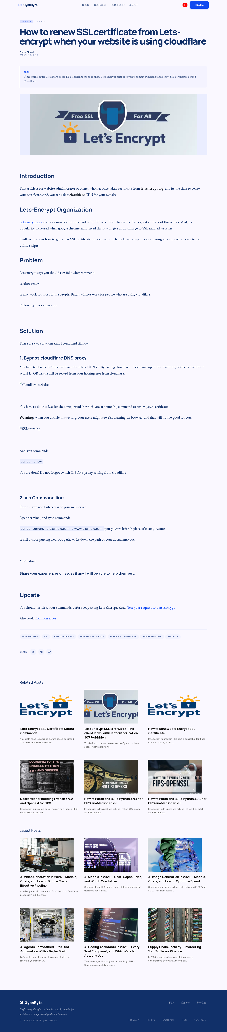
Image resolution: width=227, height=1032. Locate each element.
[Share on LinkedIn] (41, 652)
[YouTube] (185, 4)
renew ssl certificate (123, 636)
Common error (45, 618)
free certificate (64, 636)
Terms (151, 1020)
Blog (85, 5)
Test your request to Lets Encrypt (151, 608)
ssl (46, 636)
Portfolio (117, 5)
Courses (100, 5)
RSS (184, 1020)
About (133, 5)
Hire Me (199, 5)
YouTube (200, 1020)
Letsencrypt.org (31, 222)
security (26, 21)
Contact (168, 1020)
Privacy (134, 1020)
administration (152, 636)
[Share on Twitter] (33, 652)
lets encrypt (30, 636)
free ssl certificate (92, 636)
